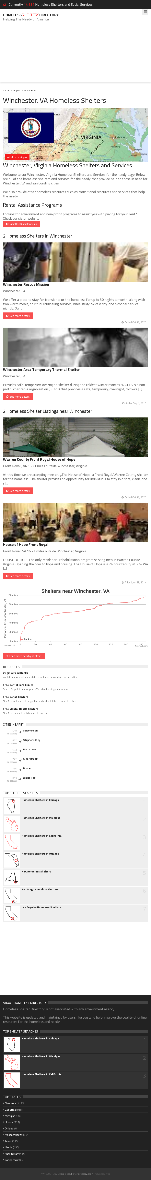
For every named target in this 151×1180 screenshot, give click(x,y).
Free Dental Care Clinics (18, 685)
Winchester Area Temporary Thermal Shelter (41, 369)
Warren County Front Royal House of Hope (39, 459)
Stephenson (30, 730)
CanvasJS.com (141, 646)
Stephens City (31, 740)
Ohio (8, 1128)
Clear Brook (30, 759)
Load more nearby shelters (24, 656)
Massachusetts (14, 1135)
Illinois (8, 1147)
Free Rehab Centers (15, 697)
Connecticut (11, 1160)
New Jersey (12, 1153)
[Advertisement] (75, 54)
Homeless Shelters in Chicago (40, 800)
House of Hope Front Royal (25, 544)
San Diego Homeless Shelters (40, 889)
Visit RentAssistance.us (22, 224)
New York (10, 1103)
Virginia (16, 90)
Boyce (26, 768)
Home (6, 90)
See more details (19, 316)
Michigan (10, 1116)
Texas (8, 1141)
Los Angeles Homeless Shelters (41, 907)
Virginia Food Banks (15, 673)
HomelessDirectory (31, 15)
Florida (9, 1122)
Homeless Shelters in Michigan (41, 818)
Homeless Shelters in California (42, 835)
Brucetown (30, 749)
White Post (30, 777)
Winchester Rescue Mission (26, 284)
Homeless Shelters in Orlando (40, 853)
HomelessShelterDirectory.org (75, 1174)
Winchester (30, 90)
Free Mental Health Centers (20, 709)
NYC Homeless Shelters (36, 871)
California (10, 1109)
